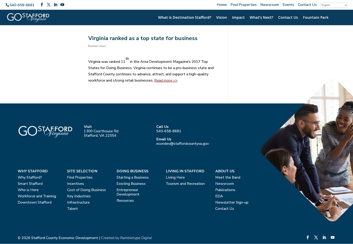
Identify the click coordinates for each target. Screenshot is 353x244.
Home (222, 5)
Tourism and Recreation (185, 184)
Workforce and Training (37, 196)
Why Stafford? (30, 177)
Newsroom (269, 5)
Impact (238, 18)
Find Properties (244, 5)
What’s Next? (261, 18)
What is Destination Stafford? (184, 18)
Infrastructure (78, 202)
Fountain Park (316, 18)
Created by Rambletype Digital (126, 237)
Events (288, 5)
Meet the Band (227, 177)
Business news (97, 46)
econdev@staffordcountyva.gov (182, 143)
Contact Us (307, 5)
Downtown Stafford (34, 202)
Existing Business (131, 184)
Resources (125, 200)
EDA (219, 196)
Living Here (175, 177)
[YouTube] (62, 5)
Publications (225, 190)
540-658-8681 (168, 131)
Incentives (75, 184)
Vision (221, 18)
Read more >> (166, 80)
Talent (72, 209)
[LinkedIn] (55, 5)
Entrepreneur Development (128, 192)
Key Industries (79, 196)
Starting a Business (133, 177)
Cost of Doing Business (86, 190)
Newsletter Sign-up (231, 202)
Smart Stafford (30, 184)
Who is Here (28, 190)
